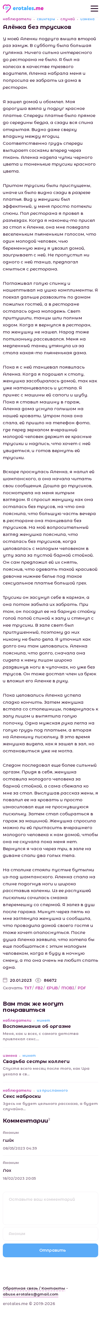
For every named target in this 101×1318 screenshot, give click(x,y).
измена (87, 19)
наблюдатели (17, 19)
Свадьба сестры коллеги (36, 1061)
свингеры (46, 19)
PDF (82, 988)
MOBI (67, 988)
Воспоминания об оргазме (37, 1026)
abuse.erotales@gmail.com (30, 1294)
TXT (28, 988)
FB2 (39, 988)
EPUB (52, 988)
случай (67, 19)
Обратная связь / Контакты (34, 1288)
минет (43, 1020)
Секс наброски (22, 1096)
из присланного (52, 1090)
